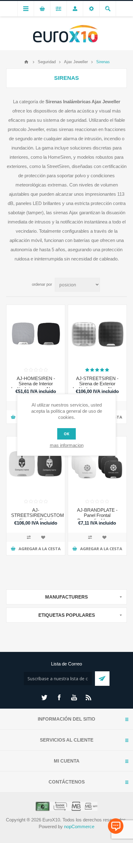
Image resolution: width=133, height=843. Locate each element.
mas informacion (67, 445)
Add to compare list (28, 537)
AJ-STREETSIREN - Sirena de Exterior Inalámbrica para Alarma (97, 383)
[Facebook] (59, 697)
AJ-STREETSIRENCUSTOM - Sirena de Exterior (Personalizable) (35, 517)
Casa (26, 62)
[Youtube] (74, 697)
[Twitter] (44, 697)
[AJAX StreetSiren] (97, 334)
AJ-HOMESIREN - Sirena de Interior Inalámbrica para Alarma (35, 383)
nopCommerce (79, 826)
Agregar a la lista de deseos (43, 537)
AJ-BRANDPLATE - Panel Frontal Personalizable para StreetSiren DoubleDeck (97, 517)
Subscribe (102, 678)
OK (66, 433)
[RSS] (89, 697)
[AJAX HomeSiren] (35, 334)
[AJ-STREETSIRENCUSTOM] (35, 465)
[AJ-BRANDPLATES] (97, 465)
